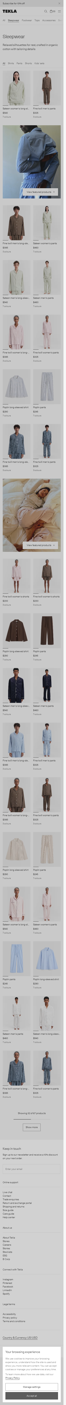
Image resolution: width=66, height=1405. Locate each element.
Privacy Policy (12, 1378)
